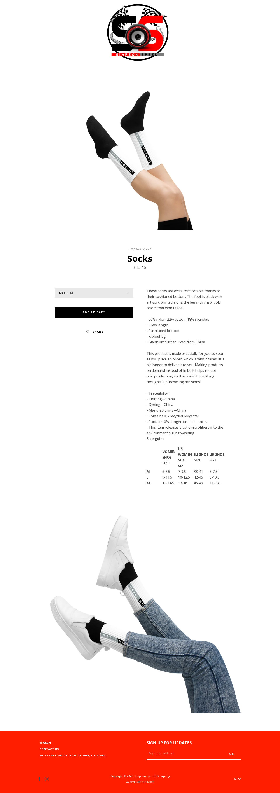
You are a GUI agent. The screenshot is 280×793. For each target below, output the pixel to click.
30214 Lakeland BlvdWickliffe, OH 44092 (72, 755)
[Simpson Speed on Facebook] (39, 778)
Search (45, 742)
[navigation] (42, 35)
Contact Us (49, 749)
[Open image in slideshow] (140, 158)
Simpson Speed (144, 776)
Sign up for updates (169, 742)
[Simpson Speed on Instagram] (47, 778)
